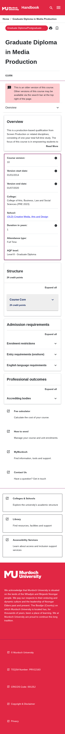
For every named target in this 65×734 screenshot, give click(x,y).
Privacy (15, 721)
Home (6, 19)
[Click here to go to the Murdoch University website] (10, 9)
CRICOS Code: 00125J (23, 686)
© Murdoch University (22, 652)
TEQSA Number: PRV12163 (25, 669)
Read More (52, 146)
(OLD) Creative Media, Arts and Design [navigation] (27, 216)
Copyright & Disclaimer (23, 704)
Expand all (51, 287)
